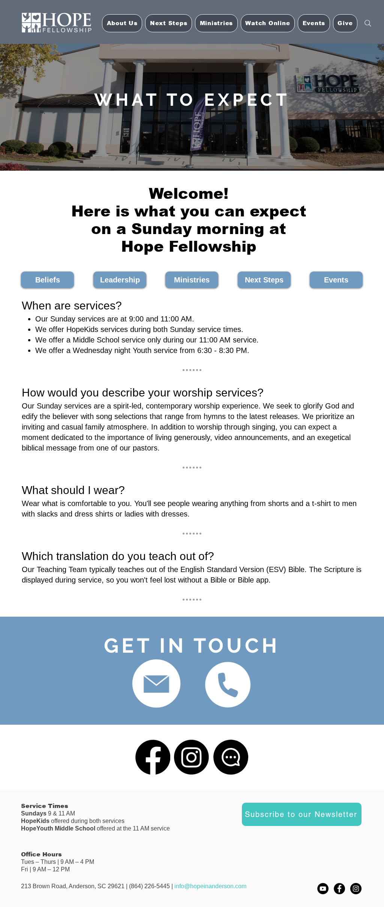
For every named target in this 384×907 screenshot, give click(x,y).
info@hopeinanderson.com (210, 886)
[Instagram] (191, 757)
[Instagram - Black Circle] (356, 888)
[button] (268, 23)
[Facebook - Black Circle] (339, 888)
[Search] (368, 23)
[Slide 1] (192, 156)
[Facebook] (152, 757)
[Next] (342, 107)
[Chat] (230, 757)
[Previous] (41, 107)
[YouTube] (322, 888)
